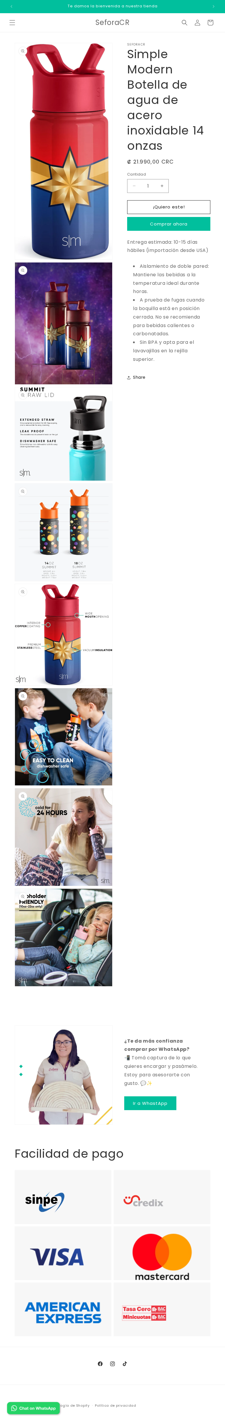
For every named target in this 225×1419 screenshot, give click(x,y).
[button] (12, 22)
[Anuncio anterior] (11, 6)
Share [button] (139, 377)
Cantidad (136, 174)
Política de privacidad (115, 1405)
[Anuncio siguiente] (213, 6)
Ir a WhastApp (150, 1103)
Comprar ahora (169, 224)
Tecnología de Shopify (69, 1405)
